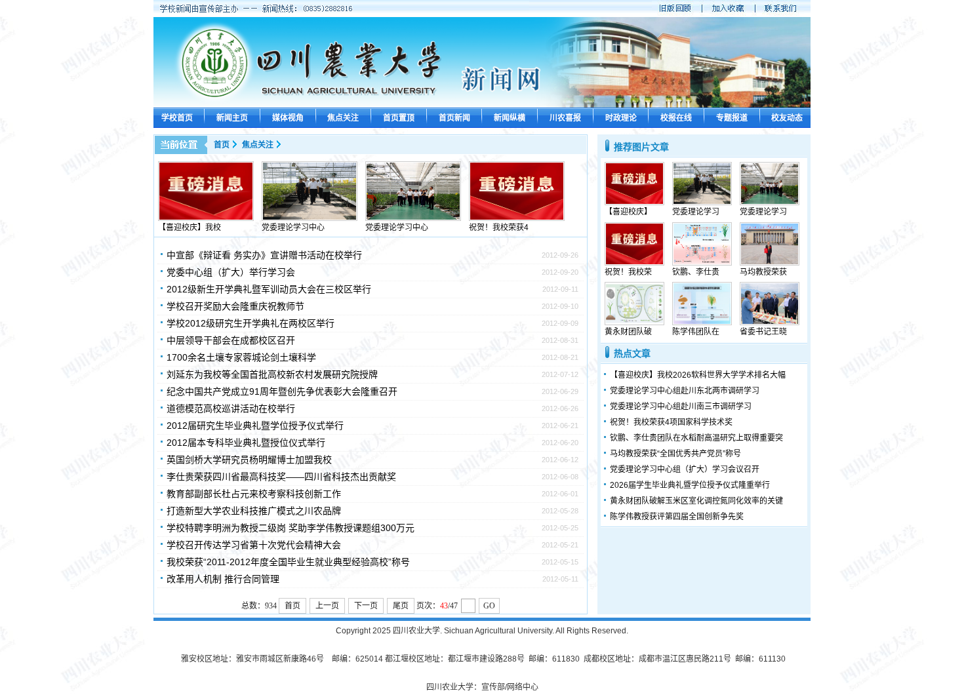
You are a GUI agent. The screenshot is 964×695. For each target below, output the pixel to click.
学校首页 (177, 118)
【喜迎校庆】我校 (189, 227)
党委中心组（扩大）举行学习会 (231, 272)
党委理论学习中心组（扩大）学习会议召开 (684, 469)
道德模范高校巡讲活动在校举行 (231, 408)
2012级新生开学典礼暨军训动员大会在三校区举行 (269, 289)
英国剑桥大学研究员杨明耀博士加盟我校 (249, 459)
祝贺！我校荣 (628, 272)
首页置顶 (398, 118)
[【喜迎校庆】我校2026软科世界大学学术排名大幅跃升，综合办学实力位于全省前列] (206, 218)
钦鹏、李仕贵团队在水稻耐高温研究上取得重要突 (696, 438)
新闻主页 (232, 118)
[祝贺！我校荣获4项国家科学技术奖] (517, 218)
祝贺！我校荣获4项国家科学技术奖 (671, 422)
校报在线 (676, 118)
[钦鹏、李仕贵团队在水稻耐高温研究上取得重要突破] (702, 263)
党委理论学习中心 (293, 227)
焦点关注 (343, 118)
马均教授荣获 (763, 272)
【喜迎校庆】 (628, 211)
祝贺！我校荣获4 (499, 227)
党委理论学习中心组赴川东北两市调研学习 (684, 390)
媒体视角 (288, 118)
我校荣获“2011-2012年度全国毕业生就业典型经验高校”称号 (288, 562)
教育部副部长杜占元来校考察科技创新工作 (254, 493)
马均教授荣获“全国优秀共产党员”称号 (675, 453)
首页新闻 (454, 118)
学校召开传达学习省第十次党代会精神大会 (254, 545)
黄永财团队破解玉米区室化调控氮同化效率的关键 (696, 501)
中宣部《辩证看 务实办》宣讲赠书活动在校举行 (264, 255)
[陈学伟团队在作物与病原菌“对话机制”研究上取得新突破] (702, 322)
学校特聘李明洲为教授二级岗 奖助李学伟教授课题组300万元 (290, 528)
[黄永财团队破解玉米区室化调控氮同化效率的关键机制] (634, 322)
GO (489, 605)
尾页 (401, 605)
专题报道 (732, 118)
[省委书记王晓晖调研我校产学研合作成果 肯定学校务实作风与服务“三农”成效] (769, 322)
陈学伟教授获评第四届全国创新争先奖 (677, 516)
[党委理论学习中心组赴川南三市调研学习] (413, 218)
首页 (222, 144)
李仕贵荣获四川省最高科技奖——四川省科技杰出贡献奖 (281, 476)
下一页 (366, 605)
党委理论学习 (695, 211)
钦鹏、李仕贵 (695, 272)
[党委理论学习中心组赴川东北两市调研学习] (309, 218)
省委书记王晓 (763, 331)
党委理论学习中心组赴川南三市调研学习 (681, 406)
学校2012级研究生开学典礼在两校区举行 (250, 323)
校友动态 (787, 118)
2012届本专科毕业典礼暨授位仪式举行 (246, 442)
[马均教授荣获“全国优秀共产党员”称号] (769, 263)
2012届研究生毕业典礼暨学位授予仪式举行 (255, 425)
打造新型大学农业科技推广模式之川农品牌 (254, 511)
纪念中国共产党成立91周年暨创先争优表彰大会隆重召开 (282, 391)
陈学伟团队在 (695, 331)
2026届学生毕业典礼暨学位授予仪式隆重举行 (690, 485)
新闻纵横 (509, 118)
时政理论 (621, 118)
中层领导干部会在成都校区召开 (231, 340)
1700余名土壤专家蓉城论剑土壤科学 (241, 357)
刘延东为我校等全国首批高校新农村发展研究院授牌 (272, 374)
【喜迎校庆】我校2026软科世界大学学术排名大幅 (698, 375)
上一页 (327, 605)
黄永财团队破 (628, 331)
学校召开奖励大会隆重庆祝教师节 (235, 306)
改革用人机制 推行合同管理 (223, 579)
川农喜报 (565, 118)
